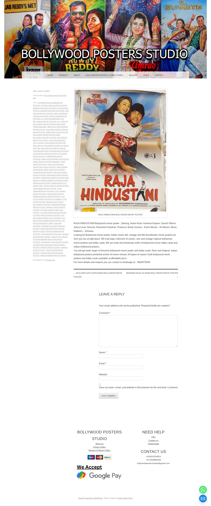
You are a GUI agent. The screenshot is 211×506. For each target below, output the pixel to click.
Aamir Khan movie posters (44, 108)
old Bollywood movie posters (46, 215)
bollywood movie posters (44, 137)
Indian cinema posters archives (54, 180)
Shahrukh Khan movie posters (54, 242)
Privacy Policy (99, 447)
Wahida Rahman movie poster (53, 255)
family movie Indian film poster (55, 159)
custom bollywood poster (45, 154)
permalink (50, 260)
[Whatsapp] (203, 490)
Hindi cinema (61, 167)
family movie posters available (46, 162)
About (77, 75)
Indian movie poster (42, 183)
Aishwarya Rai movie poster (52, 111)
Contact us (153, 440)
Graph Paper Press (125, 498)
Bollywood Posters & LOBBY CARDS (104, 75)
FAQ (153, 437)
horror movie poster (43, 172)
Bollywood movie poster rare (46, 135)
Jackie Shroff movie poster (56, 186)
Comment (104, 313)
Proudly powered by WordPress (90, 498)
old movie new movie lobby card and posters (49, 223)
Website (103, 374)
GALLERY (133, 75)
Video (146, 75)
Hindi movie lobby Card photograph (49, 170)
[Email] (203, 498)
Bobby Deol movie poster (57, 132)
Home (50, 75)
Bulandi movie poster (59, 151)
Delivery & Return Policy (99, 450)
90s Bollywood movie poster (54, 105)
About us (99, 444)
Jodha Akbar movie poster (44, 188)
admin (47, 91)
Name (103, 352)
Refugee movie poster (51, 234)
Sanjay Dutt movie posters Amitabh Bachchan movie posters (50, 239)
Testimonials (153, 444)
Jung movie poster (55, 194)
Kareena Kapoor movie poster (46, 196)
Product (63, 75)
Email (102, 363)
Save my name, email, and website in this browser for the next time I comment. (138, 387)
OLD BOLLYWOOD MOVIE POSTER (53, 212)
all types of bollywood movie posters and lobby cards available (50, 124)
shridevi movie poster (50, 247)
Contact (159, 75)
